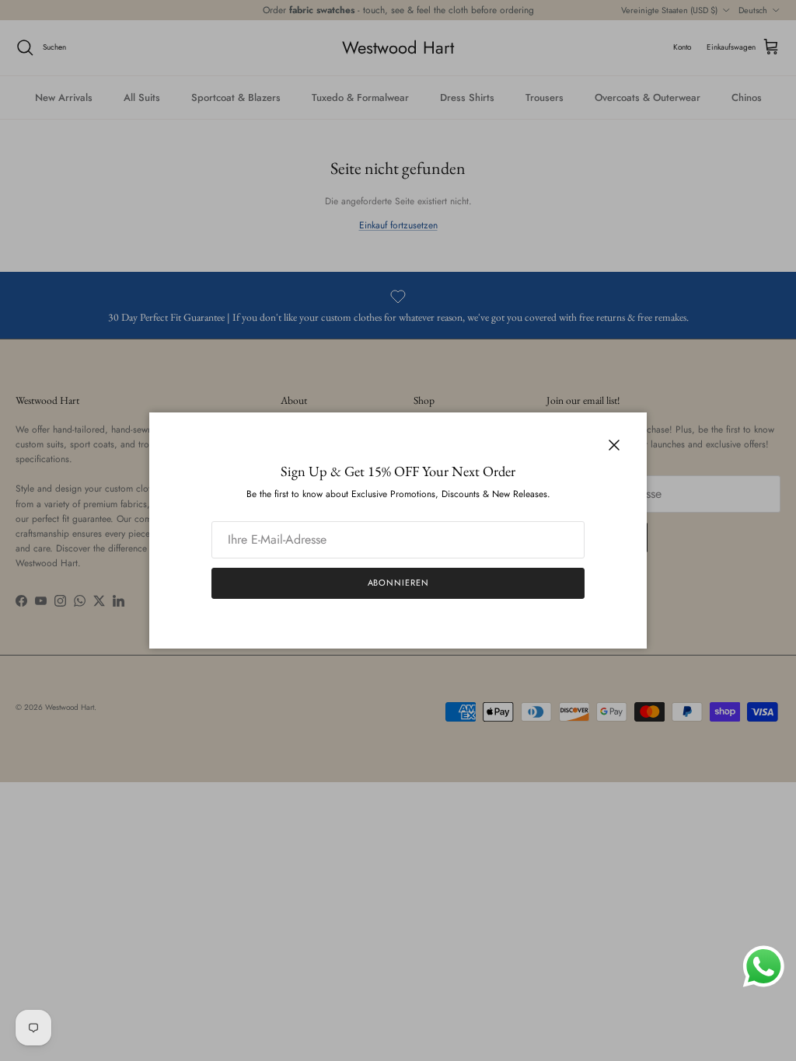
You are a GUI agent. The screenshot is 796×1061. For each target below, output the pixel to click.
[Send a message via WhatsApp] (763, 966)
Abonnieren (398, 582)
